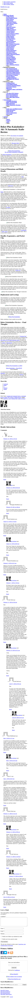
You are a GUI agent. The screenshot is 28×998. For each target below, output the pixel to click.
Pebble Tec (18, 270)
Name (2, 928)
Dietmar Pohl (14, 398)
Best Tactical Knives (5, 993)
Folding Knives (17, 397)
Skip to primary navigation (9, 1)
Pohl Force (10, 185)
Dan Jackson (13, 541)
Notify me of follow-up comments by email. (12, 936)
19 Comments (20, 135)
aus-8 (9, 398)
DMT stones (4, 231)
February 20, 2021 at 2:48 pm (13, 507)
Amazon (21, 374)
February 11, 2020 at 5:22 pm (10, 813)
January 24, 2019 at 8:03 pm (12, 543)
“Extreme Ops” (23, 336)
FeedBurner (17, 970)
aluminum (5, 398)
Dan (12, 485)
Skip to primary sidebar (8, 4)
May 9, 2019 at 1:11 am (8, 738)
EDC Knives (11, 397)
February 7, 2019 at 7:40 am (12, 582)
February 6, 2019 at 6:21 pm (9, 563)
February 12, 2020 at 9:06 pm (13, 832)
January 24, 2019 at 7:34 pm (9, 521)
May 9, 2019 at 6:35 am (11, 760)
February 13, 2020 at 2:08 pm (16, 876)
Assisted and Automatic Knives (14, 396)
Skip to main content (8, 3)
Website (2, 933)
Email (2, 931)
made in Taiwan (21, 398)
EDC (23, 176)
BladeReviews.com (5, 6)
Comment (3, 916)
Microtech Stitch (15, 143)
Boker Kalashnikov (7, 154)
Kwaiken (8, 207)
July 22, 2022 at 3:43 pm (9, 897)
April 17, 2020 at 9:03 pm (15, 683)
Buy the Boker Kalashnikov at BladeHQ (14, 152)
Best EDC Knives (5, 990)
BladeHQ (3, 373)
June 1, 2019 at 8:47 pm (8, 778)
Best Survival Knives (5, 991)
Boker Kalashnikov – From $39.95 (14, 368)
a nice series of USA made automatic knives (13, 339)
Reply (4, 479)
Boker (2, 192)
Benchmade (9, 342)
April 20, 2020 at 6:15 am (18, 717)
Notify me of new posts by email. (9, 939)
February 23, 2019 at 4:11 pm (13, 650)
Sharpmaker (23, 230)
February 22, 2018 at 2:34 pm (10, 438)
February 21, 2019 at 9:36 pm (10, 602)
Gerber (3, 342)
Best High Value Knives (6, 994)
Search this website (5, 984)
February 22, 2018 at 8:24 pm (13, 487)
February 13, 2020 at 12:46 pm (13, 856)
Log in (11, 996)
